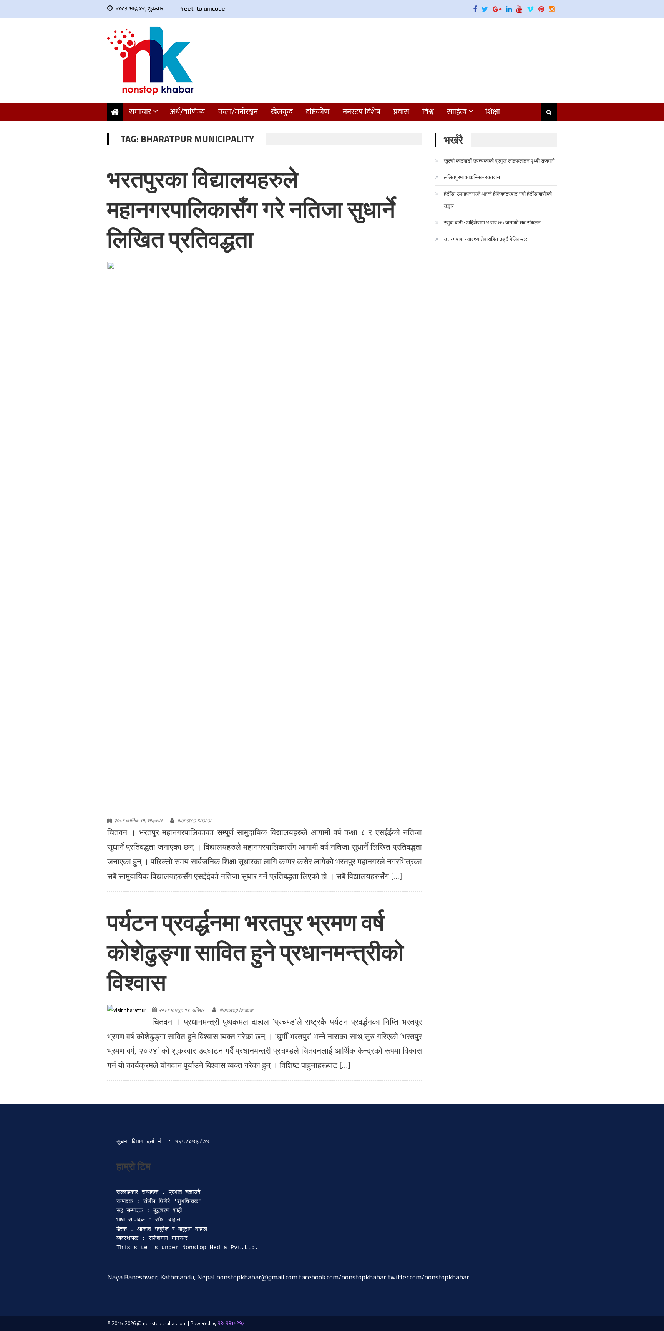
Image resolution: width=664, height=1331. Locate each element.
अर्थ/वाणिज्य (187, 111)
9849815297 (230, 1323)
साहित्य (457, 111)
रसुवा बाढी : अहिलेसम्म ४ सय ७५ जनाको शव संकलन (492, 222)
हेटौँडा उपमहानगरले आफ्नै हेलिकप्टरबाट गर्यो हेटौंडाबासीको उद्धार (498, 199)
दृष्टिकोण (318, 111)
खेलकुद (282, 111)
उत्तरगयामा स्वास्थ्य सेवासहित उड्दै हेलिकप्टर (485, 239)
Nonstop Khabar (194, 820)
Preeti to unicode (201, 8)
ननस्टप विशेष (361, 111)
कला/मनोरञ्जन (238, 111)
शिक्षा (492, 111)
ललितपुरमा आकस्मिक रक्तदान (472, 177)
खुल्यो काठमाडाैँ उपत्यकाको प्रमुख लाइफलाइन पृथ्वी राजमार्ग (499, 160)
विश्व (428, 111)
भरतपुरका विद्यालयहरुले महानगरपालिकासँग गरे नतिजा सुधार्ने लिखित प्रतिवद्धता (251, 209)
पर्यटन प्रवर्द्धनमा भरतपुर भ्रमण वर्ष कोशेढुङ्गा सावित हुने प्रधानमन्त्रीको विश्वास (255, 952)
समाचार (140, 111)
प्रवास (401, 111)
